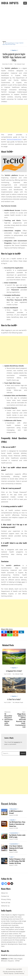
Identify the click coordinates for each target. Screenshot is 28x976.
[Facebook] (4, 632)
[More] (15, 635)
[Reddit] (15, 632)
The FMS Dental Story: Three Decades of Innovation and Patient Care (17, 824)
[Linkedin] (21, 632)
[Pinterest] (4, 635)
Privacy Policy (6, 899)
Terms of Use (5, 902)
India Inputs (10, 3)
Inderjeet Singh (20, 64)
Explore (14, 50)
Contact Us (5, 896)
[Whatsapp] (10, 635)
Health (12, 819)
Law (11, 856)
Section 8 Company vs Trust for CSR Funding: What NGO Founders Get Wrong (17, 861)
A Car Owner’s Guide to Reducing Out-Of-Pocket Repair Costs (16, 848)
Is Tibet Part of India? (14, 699)
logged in (17, 742)
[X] (10, 632)
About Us (4, 893)
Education (13, 809)
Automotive (14, 833)
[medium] (11, 883)
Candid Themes (19, 973)
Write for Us (5, 906)
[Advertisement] (14, 21)
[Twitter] (5, 883)
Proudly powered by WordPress (13, 971)
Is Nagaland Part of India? (14, 671)
